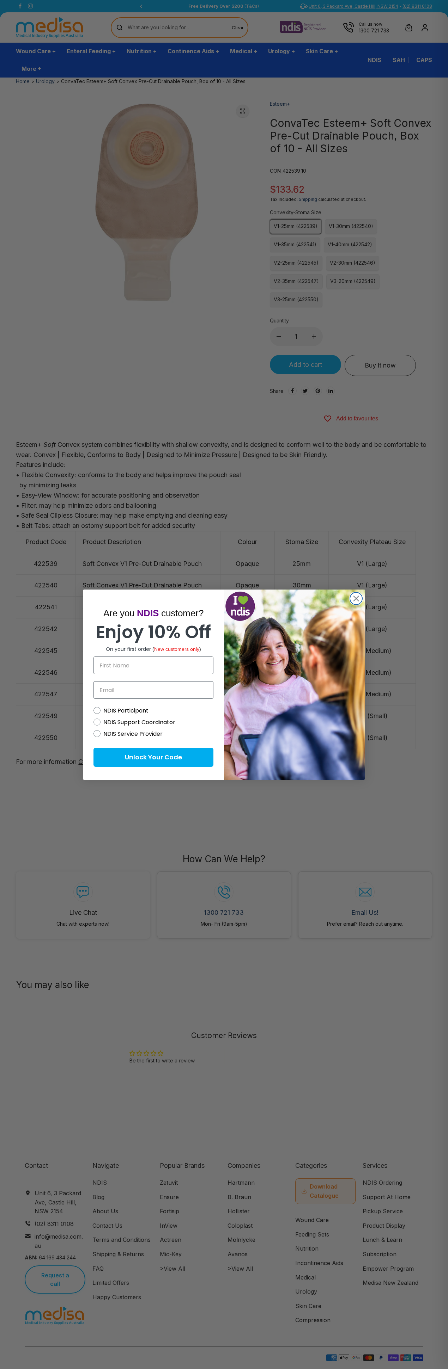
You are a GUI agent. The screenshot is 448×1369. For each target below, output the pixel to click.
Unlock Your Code (153, 757)
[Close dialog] (356, 598)
